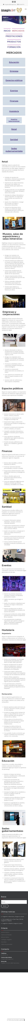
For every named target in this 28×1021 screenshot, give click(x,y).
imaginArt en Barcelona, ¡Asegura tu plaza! (13, 916)
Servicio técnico (5, 932)
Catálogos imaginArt (6, 939)
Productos (14, 42)
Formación (14, 47)
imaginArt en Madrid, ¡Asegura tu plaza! (12, 923)
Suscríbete (3, 942)
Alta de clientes (5, 937)
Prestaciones (14, 36)
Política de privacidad (6, 944)
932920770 (21, 4)
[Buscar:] (14, 902)
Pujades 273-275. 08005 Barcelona (10, 963)
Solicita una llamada (6, 934)
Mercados (18, 31)
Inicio (7, 31)
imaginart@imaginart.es (10, 4)
